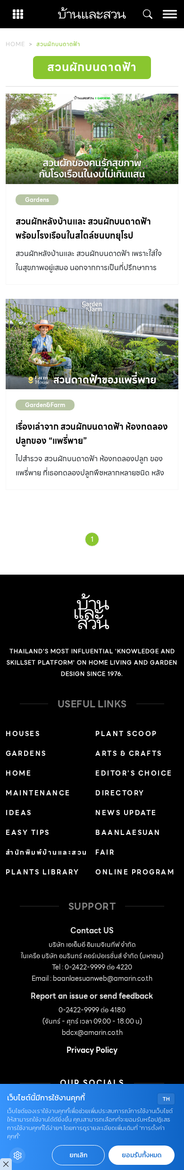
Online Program (135, 872)
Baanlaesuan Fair (128, 842)
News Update (126, 813)
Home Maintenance (38, 783)
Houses (23, 734)
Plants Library (42, 872)
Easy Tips (28, 832)
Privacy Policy (92, 1050)
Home (15, 44)
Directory (120, 793)
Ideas (19, 813)
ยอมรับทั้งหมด (141, 1155)
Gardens (37, 199)
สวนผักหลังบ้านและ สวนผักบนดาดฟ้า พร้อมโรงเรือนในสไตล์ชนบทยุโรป (83, 228)
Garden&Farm (45, 405)
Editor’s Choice (134, 773)
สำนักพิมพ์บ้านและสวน (47, 852)
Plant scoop (126, 734)
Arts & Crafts (128, 753)
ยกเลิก (78, 1155)
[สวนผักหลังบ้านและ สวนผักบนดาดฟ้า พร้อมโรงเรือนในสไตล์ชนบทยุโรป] (92, 139)
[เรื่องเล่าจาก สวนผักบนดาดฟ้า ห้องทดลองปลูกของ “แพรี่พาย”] (92, 344)
